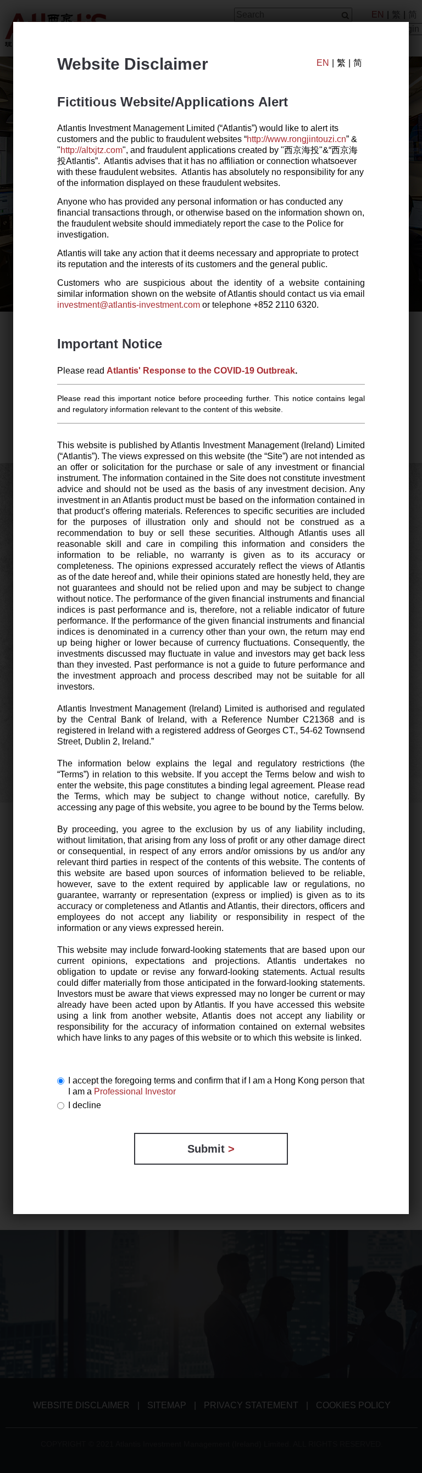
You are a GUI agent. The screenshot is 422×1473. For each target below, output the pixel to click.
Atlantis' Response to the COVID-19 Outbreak (201, 370)
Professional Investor (135, 1091)
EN (322, 62)
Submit (211, 1149)
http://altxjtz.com (91, 150)
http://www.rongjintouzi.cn (296, 139)
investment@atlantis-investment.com (128, 304)
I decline (84, 1105)
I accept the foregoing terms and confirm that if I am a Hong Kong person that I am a (216, 1086)
